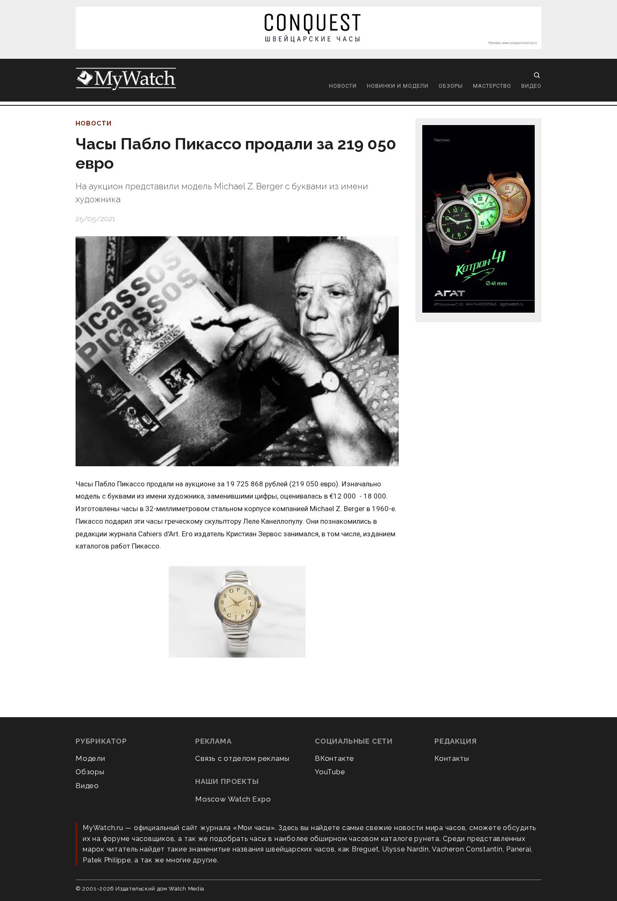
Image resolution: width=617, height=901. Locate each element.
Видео (531, 86)
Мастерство (492, 86)
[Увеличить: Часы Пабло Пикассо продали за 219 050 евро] (237, 351)
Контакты (451, 758)
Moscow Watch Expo (233, 799)
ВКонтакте (334, 758)
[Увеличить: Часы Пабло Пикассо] (237, 612)
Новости (343, 86)
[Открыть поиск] (536, 75)
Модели (90, 758)
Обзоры (451, 86)
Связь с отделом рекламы (242, 758)
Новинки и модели (398, 86)
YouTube (330, 772)
